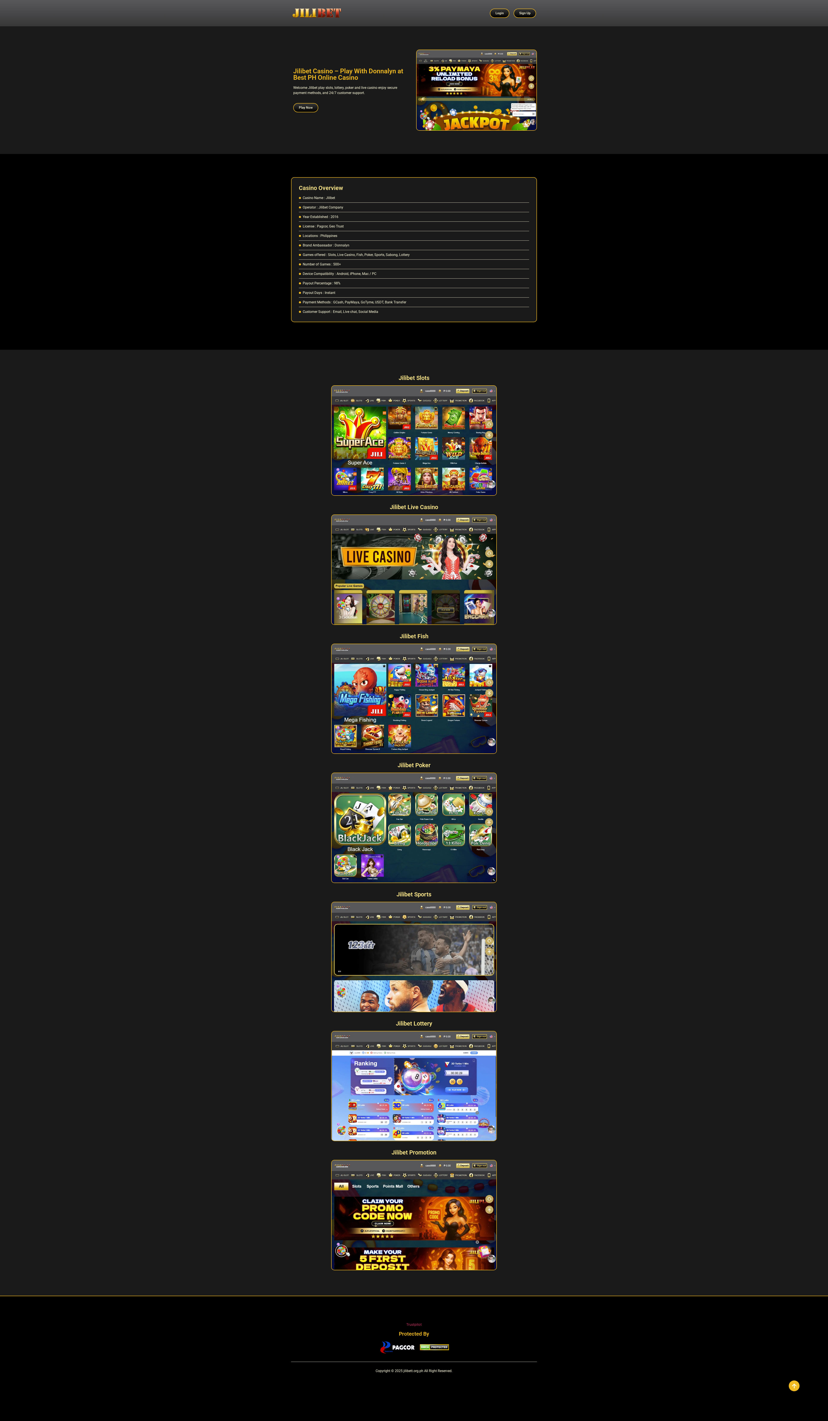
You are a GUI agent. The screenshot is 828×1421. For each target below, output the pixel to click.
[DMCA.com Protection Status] (434, 1349)
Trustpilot (414, 1324)
